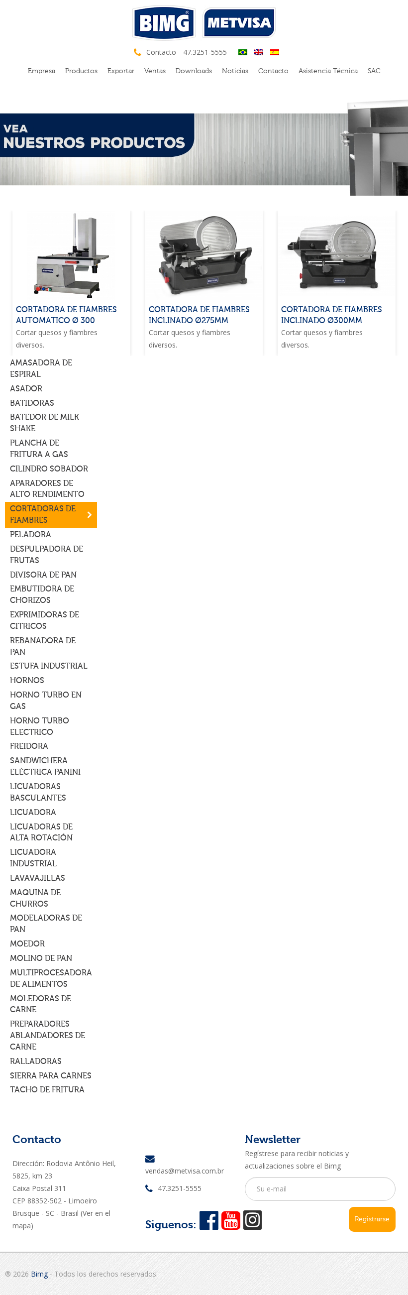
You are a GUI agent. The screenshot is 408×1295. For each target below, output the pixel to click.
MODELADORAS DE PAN (46, 924)
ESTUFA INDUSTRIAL (49, 666)
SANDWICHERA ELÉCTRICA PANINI (45, 766)
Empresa (41, 71)
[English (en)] (258, 51)
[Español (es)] (274, 51)
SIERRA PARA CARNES (51, 1075)
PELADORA (30, 534)
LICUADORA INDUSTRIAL (33, 858)
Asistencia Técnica (328, 71)
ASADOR (26, 388)
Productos (81, 71)
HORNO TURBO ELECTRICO (39, 726)
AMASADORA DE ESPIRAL (41, 368)
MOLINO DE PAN (41, 958)
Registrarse (372, 1219)
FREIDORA (29, 746)
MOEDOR (27, 944)
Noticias (235, 71)
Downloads (194, 71)
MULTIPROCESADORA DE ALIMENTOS (51, 978)
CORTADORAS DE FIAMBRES (43, 514)
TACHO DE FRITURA (47, 1089)
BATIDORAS (32, 403)
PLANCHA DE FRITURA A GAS (39, 449)
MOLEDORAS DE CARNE (40, 1004)
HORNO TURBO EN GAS (46, 701)
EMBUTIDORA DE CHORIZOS (42, 595)
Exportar (120, 71)
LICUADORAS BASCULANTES (38, 792)
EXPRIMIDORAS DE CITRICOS (44, 620)
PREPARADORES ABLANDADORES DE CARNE (47, 1036)
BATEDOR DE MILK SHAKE (44, 423)
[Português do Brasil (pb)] (242, 51)
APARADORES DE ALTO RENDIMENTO (47, 489)
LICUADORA (33, 812)
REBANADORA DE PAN (43, 646)
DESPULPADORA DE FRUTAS (46, 555)
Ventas (155, 71)
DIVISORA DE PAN (43, 575)
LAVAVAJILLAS (37, 878)
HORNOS (27, 680)
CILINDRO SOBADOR (49, 469)
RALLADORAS (36, 1061)
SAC (374, 71)
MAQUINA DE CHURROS (35, 898)
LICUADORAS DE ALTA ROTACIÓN (41, 833)
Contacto (273, 71)
